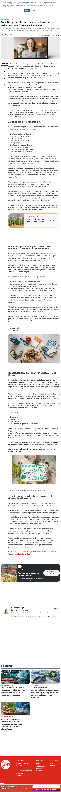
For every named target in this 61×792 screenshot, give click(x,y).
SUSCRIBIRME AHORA (51, 572)
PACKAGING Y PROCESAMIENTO (24, 770)
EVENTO (38, 763)
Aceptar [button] (27, 10)
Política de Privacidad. (11, 6)
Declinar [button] (34, 10)
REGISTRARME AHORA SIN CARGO (46, 790)
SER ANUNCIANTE (53, 768)
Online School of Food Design (20, 505)
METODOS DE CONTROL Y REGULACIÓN (25, 768)
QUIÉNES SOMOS (40, 766)
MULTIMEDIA (19, 775)
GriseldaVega (8, 34)
